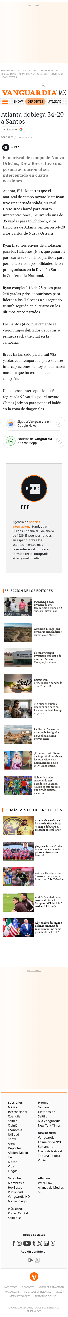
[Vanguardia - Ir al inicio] (34, 93)
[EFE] (34, 488)
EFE (16, 147)
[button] (5, 102)
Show (18, 101)
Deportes (35, 101)
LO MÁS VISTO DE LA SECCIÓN (33, 810)
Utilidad (55, 101)
